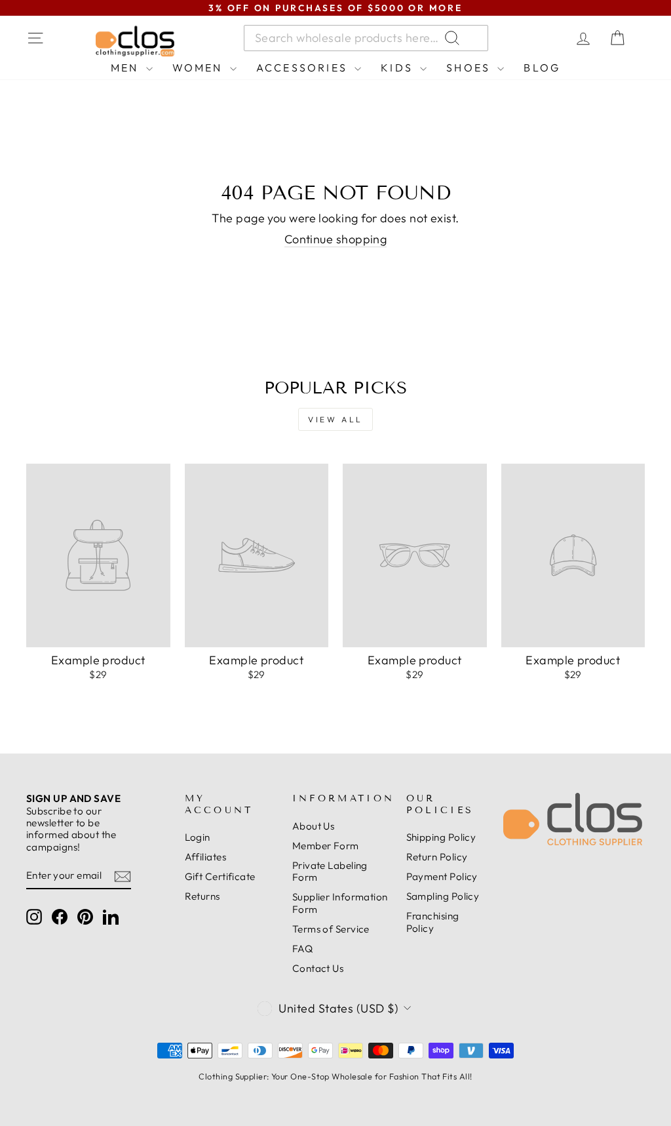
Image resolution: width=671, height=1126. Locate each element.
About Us (313, 826)
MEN (127, 67)
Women (199, 67)
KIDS (399, 67)
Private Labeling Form (330, 871)
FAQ (302, 948)
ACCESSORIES (303, 67)
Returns (202, 896)
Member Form (325, 845)
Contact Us (318, 968)
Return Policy (437, 857)
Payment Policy (442, 876)
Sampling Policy (443, 896)
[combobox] (366, 38)
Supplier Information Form (340, 903)
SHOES (470, 67)
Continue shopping (335, 239)
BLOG (542, 67)
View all (335, 419)
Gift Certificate (220, 876)
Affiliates (206, 857)
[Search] (536, 38)
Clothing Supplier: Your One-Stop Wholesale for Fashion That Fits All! (335, 1076)
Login (197, 837)
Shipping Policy (441, 837)
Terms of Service (331, 929)
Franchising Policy (432, 922)
